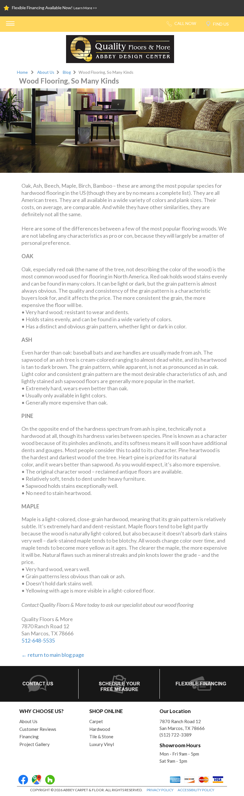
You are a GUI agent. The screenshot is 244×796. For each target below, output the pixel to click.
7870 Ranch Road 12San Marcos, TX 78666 (182, 725)
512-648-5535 (38, 640)
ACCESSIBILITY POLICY (196, 790)
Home (22, 72)
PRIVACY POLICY (160, 790)
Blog (67, 72)
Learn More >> (85, 8)
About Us (45, 72)
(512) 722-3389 (175, 734)
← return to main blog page (52, 654)
